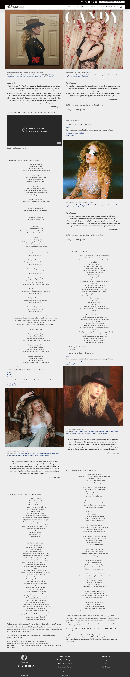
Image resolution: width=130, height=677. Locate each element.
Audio (15, 75)
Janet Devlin (10, 77)
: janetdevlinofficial (16, 383)
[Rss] (33, 666)
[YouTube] (29, 666)
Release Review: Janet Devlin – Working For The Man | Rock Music (25, 72)
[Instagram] (19, 666)
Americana (101, 431)
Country (51, 75)
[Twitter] (22, 666)
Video (37, 75)
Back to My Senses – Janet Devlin (75, 429)
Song (22, 75)
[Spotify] (26, 666)
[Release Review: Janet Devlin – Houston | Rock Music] (93, 169)
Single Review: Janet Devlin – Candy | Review (78, 72)
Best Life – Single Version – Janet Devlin (17, 451)
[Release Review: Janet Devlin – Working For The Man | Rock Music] (34, 39)
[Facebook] (15, 666)
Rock (19, 75)
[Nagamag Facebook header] (82, 1)
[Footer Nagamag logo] (24, 655)
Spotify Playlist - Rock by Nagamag (43, 77)
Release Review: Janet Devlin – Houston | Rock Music (80, 202)
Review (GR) (18, 77)
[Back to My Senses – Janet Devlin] (93, 396)
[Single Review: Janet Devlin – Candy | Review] (93, 39)
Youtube (42, 75)
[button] (121, 7)
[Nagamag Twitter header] (86, 1)
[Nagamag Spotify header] (97, 1)
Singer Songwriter (27, 77)
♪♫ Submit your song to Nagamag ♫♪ (111, 1)
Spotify (27, 75)
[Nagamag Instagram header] (93, 1)
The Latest (32, 75)
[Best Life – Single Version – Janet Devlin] (34, 417)
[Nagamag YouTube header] (90, 1)
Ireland (56, 75)
